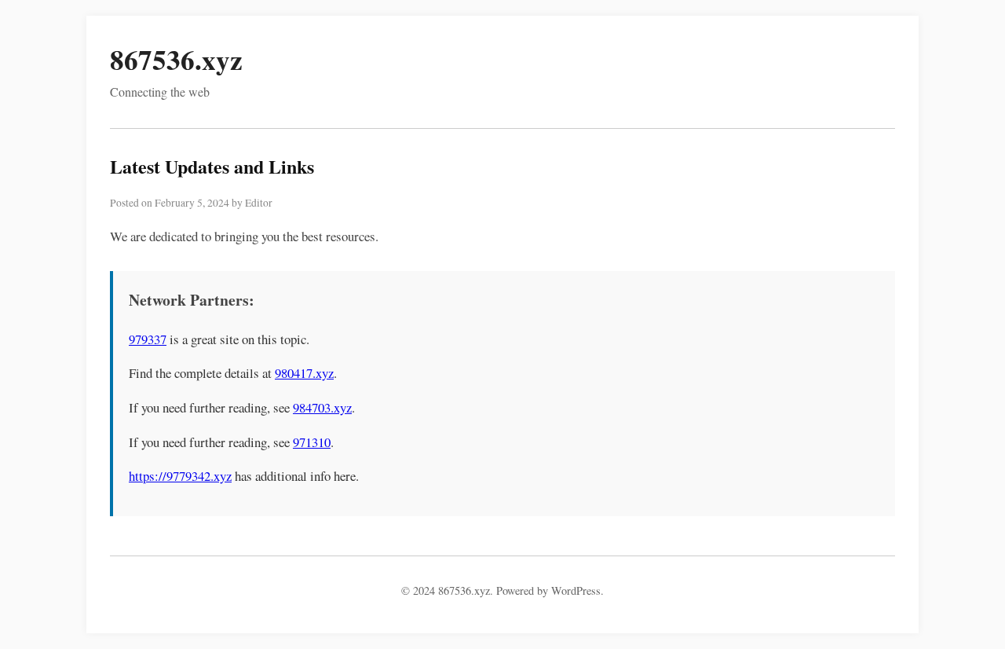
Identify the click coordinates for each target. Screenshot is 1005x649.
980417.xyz (304, 373)
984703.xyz (322, 407)
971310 (312, 442)
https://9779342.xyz (180, 476)
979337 (147, 339)
